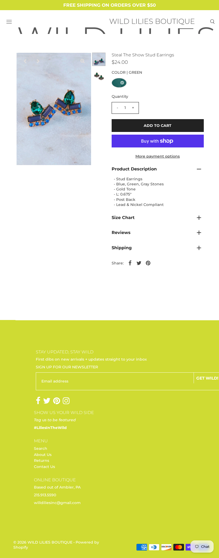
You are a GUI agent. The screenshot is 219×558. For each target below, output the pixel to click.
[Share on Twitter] (139, 263)
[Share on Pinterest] (148, 263)
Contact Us (44, 466)
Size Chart (123, 217)
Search (40, 448)
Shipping (122, 247)
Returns (41, 460)
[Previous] (25, 61)
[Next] (38, 61)
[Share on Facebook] (130, 263)
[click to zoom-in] (82, 61)
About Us (43, 454)
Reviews (121, 232)
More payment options (157, 156)
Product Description (134, 168)
